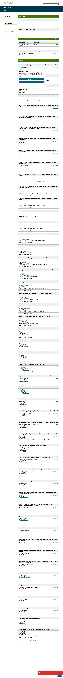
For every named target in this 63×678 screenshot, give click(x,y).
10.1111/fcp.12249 (23, 485)
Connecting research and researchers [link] (10, 4)
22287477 (24, 451)
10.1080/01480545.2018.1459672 (25, 308)
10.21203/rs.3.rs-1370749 (24, 132)
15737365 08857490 (26, 334)
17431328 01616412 (26, 370)
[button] (57, 13)
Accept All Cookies (32, 82)
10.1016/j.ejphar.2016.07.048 (24, 532)
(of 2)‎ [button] (32, 442)
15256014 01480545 (26, 310)
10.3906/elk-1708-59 (23, 426)
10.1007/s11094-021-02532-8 (24, 143)
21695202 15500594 (26, 204)
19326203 (24, 180)
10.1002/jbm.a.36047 (23, 473)
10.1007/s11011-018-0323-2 (24, 332)
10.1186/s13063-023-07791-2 (24, 99)
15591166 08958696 (26, 393)
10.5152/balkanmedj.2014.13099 (25, 577)
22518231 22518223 (26, 215)
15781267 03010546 (26, 358)
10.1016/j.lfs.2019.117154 (24, 237)
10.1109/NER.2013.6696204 (24, 589)
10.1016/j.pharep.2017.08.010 (24, 403)
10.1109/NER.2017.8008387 (24, 461)
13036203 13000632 (26, 428)
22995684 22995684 (26, 405)
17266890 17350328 (26, 416)
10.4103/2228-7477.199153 (24, 449)
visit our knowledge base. (58, 672)
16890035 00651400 (26, 322)
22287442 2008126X (26, 346)
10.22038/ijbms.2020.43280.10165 (25, 261)
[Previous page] (33, 63)
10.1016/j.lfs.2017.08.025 (24, 497)
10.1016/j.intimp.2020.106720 (24, 249)
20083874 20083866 (26, 263)
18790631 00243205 (26, 239)
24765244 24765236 (26, 298)
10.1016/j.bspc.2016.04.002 (24, 520)
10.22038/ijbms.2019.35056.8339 (25, 273)
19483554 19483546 (26, 463)
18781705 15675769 (26, 251)
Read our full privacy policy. (23, 76)
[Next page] (35, 63)
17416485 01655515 (26, 168)
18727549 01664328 (26, 156)
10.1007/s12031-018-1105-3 (24, 391)
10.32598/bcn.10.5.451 (23, 344)
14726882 (24, 287)
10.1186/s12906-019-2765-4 (24, 285)
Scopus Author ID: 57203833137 (9, 31)
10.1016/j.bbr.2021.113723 (24, 155)
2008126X (24, 634)
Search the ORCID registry (40, 4)
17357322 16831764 (26, 381)
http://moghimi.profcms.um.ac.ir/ (10, 25)
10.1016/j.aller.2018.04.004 (24, 356)
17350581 (24, 623)
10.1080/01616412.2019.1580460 (25, 368)
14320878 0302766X (26, 192)
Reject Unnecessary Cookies (31, 79)
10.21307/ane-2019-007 (23, 320)
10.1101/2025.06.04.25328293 (24, 88)
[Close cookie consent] (44, 69)
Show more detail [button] (55, 22)
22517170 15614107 (26, 567)
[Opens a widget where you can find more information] (59, 676)
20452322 (24, 227)
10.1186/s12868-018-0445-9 (24, 438)
